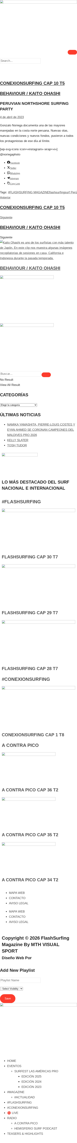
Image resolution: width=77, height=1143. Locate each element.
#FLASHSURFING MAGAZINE (28, 192)
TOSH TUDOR (17, 445)
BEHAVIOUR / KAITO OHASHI (30, 268)
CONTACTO (17, 898)
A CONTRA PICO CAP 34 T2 (30, 879)
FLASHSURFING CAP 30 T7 (30, 556)
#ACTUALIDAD (24, 1097)
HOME (11, 1061)
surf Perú (71, 192)
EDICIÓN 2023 (31, 1087)
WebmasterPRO (47, 958)
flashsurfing (57, 192)
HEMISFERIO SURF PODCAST (35, 1128)
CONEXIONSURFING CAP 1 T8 (33, 734)
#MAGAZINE (15, 1092)
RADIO (12, 1118)
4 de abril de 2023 (12, 117)
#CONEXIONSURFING (26, 679)
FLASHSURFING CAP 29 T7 (30, 612)
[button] (38, 66)
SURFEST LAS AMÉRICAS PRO (36, 1071)
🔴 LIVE (12, 1113)
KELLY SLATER (17, 440)
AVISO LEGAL (18, 903)
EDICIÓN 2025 (31, 1076)
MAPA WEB (17, 893)
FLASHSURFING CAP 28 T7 (30, 668)
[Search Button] (46, 374)
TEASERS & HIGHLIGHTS (25, 1133)
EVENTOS (14, 1066)
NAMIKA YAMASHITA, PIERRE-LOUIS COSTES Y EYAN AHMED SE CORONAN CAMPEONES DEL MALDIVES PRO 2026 (41, 430)
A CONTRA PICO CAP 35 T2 (30, 834)
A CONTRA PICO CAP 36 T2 (30, 789)
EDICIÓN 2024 (31, 1081)
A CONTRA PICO (20, 745)
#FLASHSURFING (21, 501)
